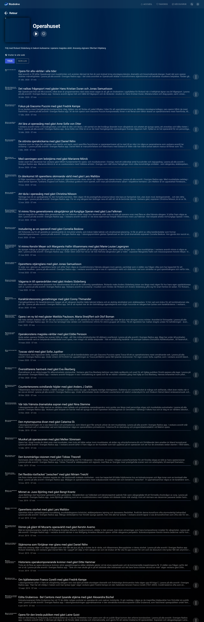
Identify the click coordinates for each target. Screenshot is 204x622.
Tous (9, 61)
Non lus (22, 61)
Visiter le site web (16, 55)
